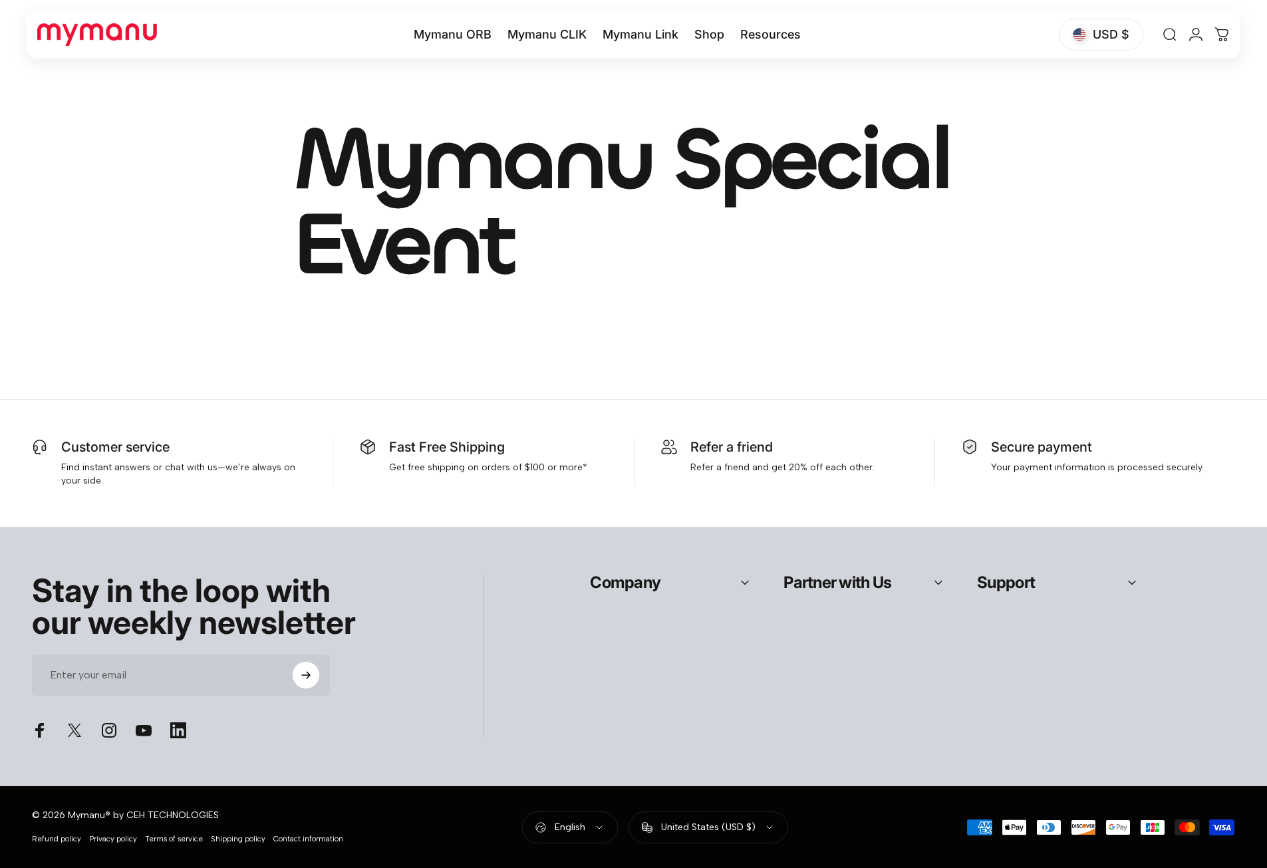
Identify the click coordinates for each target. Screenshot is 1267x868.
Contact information (308, 838)
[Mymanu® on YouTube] (144, 730)
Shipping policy (238, 838)
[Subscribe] (306, 675)
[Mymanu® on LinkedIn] (178, 730)
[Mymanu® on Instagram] (109, 730)
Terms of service (174, 838)
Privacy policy (113, 838)
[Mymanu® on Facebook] (40, 730)
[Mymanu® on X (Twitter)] (74, 730)
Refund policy (56, 838)
